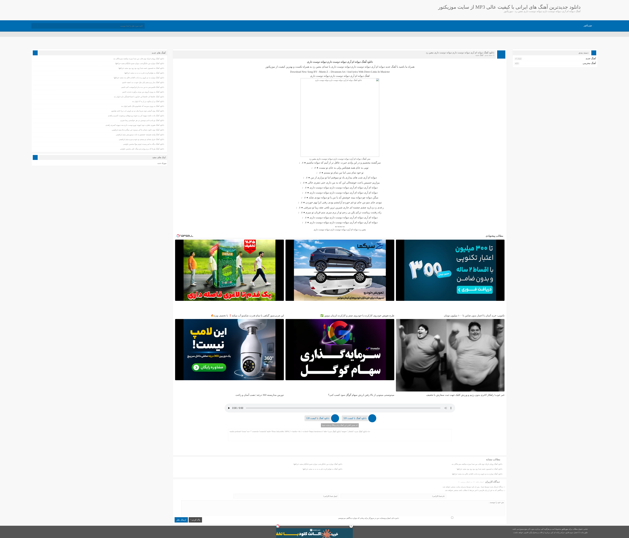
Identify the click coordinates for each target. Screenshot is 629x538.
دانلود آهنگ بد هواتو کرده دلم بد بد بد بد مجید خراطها (322, 469)
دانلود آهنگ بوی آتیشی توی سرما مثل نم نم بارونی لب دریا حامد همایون (137, 111)
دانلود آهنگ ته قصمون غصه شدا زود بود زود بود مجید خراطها (479, 469)
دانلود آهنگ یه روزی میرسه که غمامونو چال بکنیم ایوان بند (142, 106)
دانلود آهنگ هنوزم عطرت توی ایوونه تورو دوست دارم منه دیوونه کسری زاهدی (134, 125)
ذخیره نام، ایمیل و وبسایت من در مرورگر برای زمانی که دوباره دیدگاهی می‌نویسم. (368, 518)
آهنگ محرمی (589, 63)
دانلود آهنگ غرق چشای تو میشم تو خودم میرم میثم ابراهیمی (141, 139)
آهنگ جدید (479, 55)
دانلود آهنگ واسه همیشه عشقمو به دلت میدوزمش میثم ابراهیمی (140, 135)
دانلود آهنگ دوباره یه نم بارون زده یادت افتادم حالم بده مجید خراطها (477, 474)
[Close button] (351, 526)
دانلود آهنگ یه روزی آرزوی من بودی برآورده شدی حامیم (143, 92)
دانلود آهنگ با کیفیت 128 (317, 418)
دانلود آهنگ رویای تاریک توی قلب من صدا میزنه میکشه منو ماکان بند (477, 464)
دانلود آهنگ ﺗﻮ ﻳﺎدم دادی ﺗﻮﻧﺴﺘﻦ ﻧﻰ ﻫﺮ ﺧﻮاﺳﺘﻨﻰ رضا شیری (142, 120)
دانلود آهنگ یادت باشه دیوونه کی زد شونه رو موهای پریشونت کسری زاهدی (136, 116)
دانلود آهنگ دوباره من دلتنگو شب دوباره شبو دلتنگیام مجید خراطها (318, 464)
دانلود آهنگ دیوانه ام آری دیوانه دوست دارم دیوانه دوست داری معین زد (460, 52)
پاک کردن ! (195, 520)
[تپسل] (277, 526)
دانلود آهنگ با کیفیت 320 (354, 418)
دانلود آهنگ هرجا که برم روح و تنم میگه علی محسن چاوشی (142, 149)
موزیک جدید (161, 163)
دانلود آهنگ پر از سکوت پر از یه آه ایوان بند (148, 101)
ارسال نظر (181, 520)
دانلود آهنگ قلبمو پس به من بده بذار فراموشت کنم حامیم (142, 87)
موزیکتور (588, 25)
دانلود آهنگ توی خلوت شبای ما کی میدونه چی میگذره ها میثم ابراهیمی (138, 130)
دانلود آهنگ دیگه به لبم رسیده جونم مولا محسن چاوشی (143, 144)
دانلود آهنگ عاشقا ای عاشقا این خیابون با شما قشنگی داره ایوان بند (139, 97)
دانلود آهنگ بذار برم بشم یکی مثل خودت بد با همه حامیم (143, 82)
